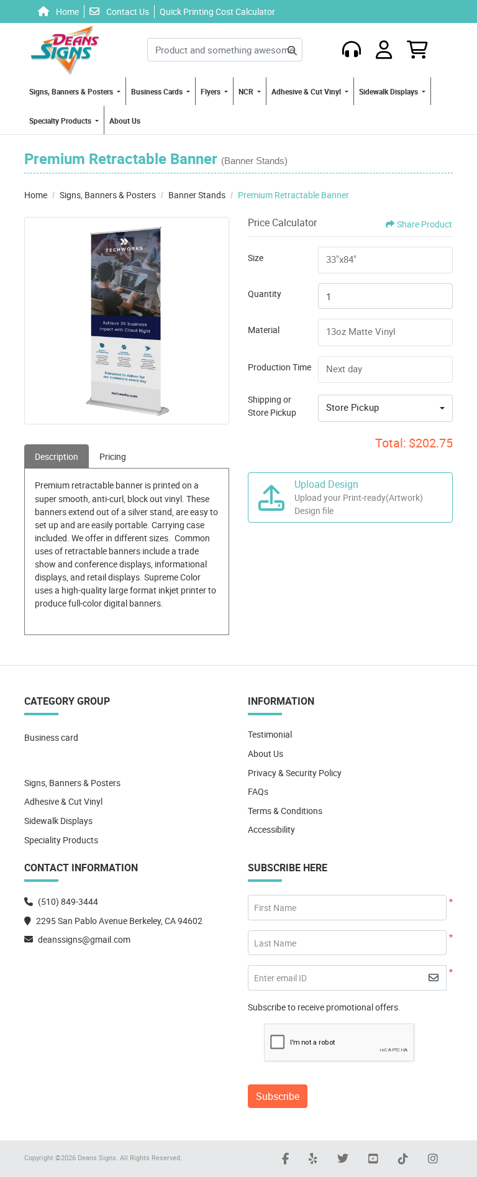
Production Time (279, 367)
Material (263, 330)
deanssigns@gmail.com (84, 939)
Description (56, 456)
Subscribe (277, 1096)
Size (255, 257)
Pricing (112, 456)
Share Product (424, 224)
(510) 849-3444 (68, 901)
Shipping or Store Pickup (272, 405)
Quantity (264, 294)
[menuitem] (75, 91)
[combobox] (385, 408)
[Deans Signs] (64, 49)
